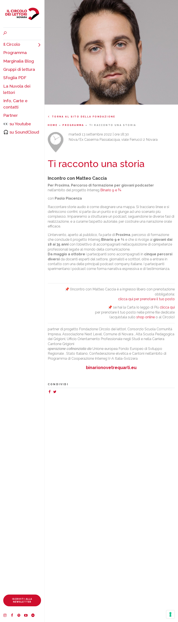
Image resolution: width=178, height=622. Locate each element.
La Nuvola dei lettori (16, 89)
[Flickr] (34, 616)
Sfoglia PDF (14, 77)
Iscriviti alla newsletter (22, 600)
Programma (15, 52)
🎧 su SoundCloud (21, 132)
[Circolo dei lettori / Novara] (22, 14)
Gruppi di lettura (19, 69)
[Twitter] (55, 392)
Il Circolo (11, 44)
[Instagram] (6, 616)
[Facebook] (13, 616)
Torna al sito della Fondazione (83, 116)
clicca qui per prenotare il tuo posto (146, 299)
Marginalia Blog (18, 61)
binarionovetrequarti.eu (111, 367)
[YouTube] (27, 616)
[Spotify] (20, 616)
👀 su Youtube (17, 123)
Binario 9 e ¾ (110, 190)
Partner (10, 115)
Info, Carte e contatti (15, 103)
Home (53, 125)
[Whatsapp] (59, 392)
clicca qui (167, 307)
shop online (145, 317)
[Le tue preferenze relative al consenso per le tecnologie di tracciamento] (170, 614)
